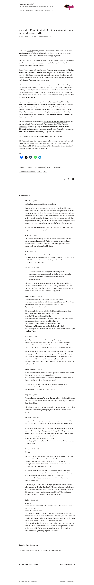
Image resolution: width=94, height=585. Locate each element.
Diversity (29, 167)
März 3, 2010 (41, 296)
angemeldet (30, 550)
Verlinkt (33, 37)
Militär (49, 167)
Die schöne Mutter (66, 564)
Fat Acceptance (40, 167)
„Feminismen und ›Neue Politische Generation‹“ (58, 60)
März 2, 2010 (33, 201)
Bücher (22, 167)
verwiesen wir (35, 102)
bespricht (32, 60)
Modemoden (57, 167)
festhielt (40, 90)
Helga (27, 251)
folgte (43, 132)
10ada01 (28, 418)
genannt (47, 109)
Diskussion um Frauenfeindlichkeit (55, 122)
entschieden (58, 70)
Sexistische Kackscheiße (27, 171)
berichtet (30, 51)
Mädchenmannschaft (26, 4)
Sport (39, 171)
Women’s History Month (29, 564)
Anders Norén (71, 581)
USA (45, 171)
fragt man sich (63, 90)
